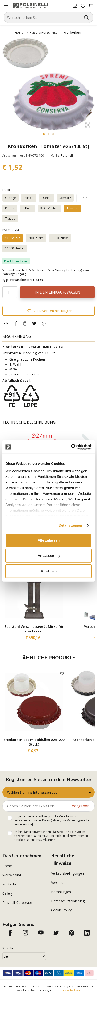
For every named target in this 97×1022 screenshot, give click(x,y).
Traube (10, 219)
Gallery (7, 893)
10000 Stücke (14, 248)
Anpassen (46, 556)
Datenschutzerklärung (40, 840)
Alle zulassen (49, 540)
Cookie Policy (61, 910)
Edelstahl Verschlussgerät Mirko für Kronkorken (34, 628)
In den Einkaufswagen (57, 292)
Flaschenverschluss (43, 33)
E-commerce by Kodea (68, 990)
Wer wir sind (11, 875)
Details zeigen (70, 525)
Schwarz (65, 198)
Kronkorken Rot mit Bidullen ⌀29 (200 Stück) (34, 742)
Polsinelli (67, 155)
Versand (57, 882)
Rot (27, 208)
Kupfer (10, 208)
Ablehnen (49, 571)
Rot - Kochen (49, 208)
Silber (29, 198)
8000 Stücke (60, 238)
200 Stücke (36, 238)
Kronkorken (72, 33)
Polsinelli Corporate (17, 902)
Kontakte (9, 884)
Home (19, 33)
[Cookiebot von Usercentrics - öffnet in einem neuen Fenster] (71, 447)
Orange (10, 198)
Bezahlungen (61, 891)
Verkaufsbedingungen (67, 873)
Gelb (46, 198)
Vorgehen (80, 806)
